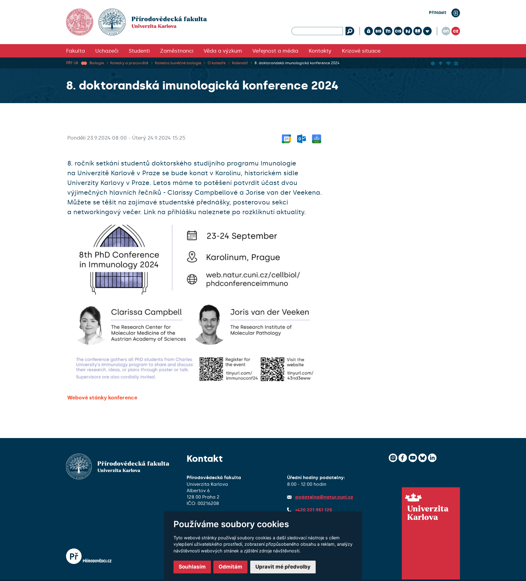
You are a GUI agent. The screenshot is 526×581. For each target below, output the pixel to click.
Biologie (96, 63)
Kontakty (320, 51)
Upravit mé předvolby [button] (282, 567)
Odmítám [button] (230, 567)
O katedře (217, 63)
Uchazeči (106, 51)
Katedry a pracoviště (129, 63)
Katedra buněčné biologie (178, 63)
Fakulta (75, 51)
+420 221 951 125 (313, 510)
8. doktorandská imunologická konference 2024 (296, 63)
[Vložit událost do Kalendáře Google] (286, 138)
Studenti (139, 51)
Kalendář (240, 63)
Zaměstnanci (176, 51)
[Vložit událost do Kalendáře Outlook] (301, 138)
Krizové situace (361, 51)
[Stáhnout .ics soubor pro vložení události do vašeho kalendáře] (316, 138)
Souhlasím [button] (192, 567)
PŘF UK (72, 63)
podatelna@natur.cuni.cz (324, 497)
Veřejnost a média (275, 51)
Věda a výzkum (223, 51)
